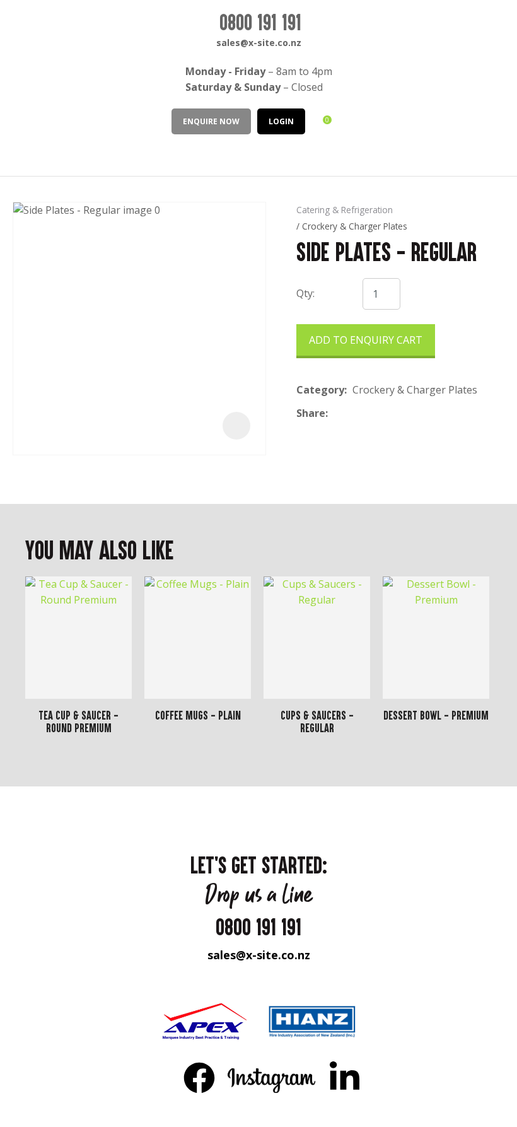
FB (199, 1077)
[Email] (372, 413)
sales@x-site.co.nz (258, 43)
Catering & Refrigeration (344, 210)
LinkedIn (344, 1077)
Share (310, 413)
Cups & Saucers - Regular (317, 721)
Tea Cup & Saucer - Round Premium (78, 721)
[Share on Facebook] (336, 413)
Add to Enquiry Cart (365, 340)
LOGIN (281, 121)
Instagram (272, 1077)
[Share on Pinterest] (391, 413)
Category (320, 390)
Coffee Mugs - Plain (198, 715)
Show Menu (20, 154)
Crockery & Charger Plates (354, 226)
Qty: (305, 293)
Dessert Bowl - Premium (436, 715)
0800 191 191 (260, 22)
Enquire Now (211, 121)
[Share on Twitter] (353, 413)
